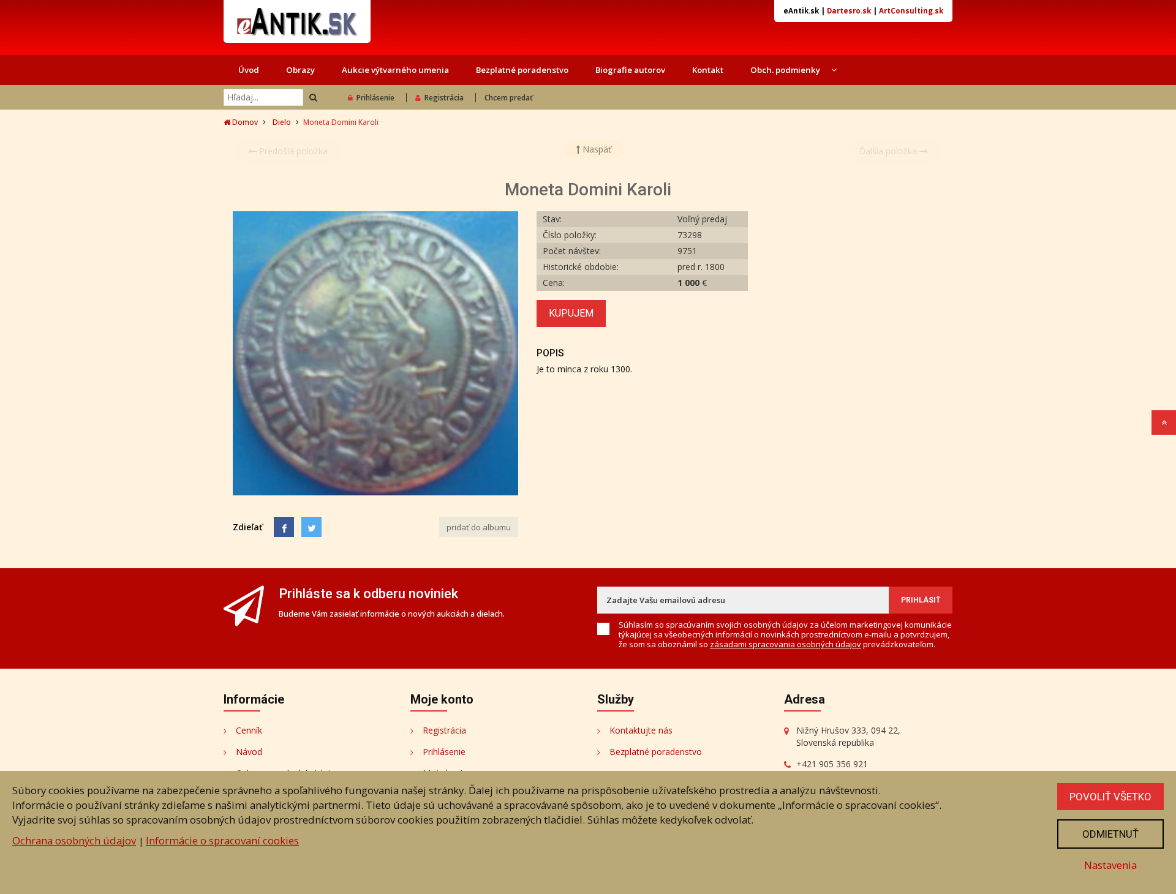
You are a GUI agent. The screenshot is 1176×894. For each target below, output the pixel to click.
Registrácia (444, 97)
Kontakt (707, 69)
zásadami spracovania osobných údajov (785, 644)
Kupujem (571, 313)
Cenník (249, 730)
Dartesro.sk (849, 10)
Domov (244, 122)
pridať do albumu (479, 527)
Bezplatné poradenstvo (522, 69)
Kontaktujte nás (641, 730)
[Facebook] (284, 527)
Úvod (248, 69)
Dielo (282, 122)
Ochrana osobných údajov (74, 840)
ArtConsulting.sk (911, 10)
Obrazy (300, 69)
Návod (249, 751)
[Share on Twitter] (311, 527)
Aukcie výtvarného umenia (395, 69)
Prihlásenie (375, 97)
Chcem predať (508, 97)
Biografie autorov (630, 69)
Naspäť (595, 149)
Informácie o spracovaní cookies (222, 840)
